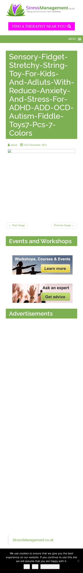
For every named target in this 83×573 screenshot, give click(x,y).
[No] (78, 561)
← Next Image (17, 225)
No (35, 566)
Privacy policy (50, 566)
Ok (26, 566)
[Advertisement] (42, 360)
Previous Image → (64, 225)
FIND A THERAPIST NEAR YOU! (40, 26)
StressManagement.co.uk (33, 540)
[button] (72, 39)
